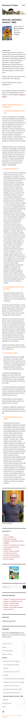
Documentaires (6, 703)
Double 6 (5, 668)
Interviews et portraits (10, 539)
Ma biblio (6, 543)
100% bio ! (7, 535)
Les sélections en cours (10, 553)
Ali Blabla (5, 675)
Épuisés (5, 699)
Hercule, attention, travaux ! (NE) (13, 696)
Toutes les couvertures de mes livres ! (14, 545)
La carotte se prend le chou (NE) (12, 689)
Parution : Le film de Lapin (11, 603)
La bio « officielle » (9, 537)
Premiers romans (7, 654)
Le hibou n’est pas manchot (11, 685)
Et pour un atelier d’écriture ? (12, 557)
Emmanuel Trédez (10, 5)
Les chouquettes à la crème (11, 664)
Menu (23, 5)
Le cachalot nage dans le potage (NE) (13, 678)
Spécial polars (7, 549)
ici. (19, 78)
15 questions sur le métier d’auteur (13, 541)
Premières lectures (7, 650)
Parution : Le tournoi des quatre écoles (15, 599)
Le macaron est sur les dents (11, 671)
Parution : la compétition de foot (13, 601)
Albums (4, 647)
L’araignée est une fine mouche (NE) (13, 682)
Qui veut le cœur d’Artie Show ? (12, 692)
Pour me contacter (9, 559)
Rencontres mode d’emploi (11, 555)
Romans (4, 657)
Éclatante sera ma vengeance (11, 661)
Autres (4, 706)
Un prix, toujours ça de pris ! (12, 551)
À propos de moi (7, 643)
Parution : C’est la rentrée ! (11, 605)
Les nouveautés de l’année (11, 547)
